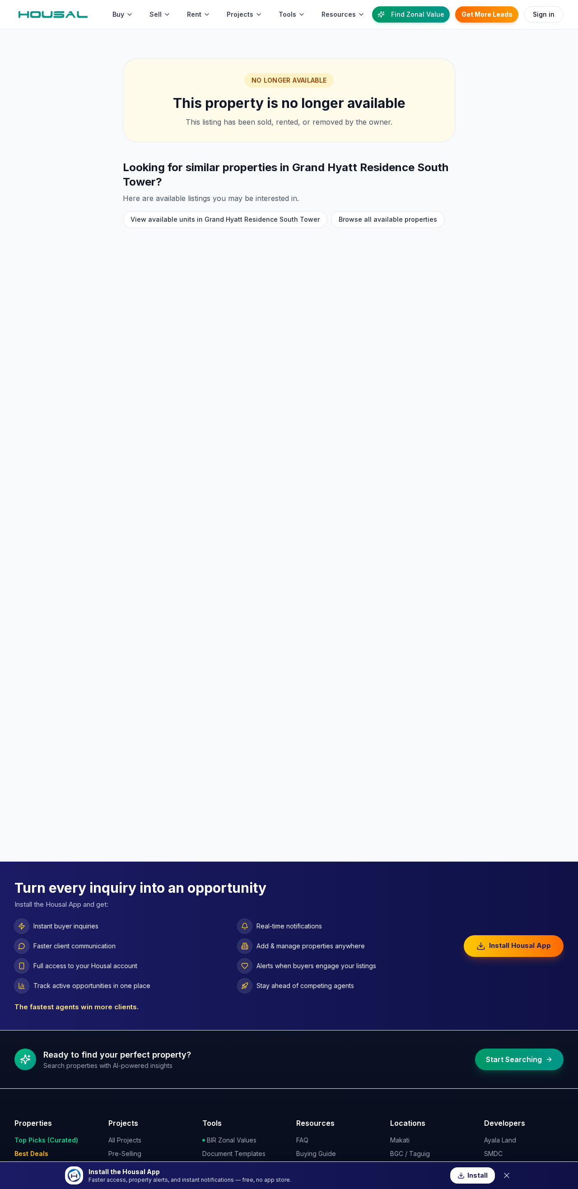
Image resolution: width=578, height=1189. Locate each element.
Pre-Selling (124, 1153)
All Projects (124, 1140)
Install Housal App (520, 945)
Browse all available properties (388, 219)
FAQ (302, 1140)
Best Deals (31, 1153)
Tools (287, 14)
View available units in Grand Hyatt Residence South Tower (225, 219)
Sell (155, 14)
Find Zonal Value (417, 14)
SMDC (493, 1153)
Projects (240, 14)
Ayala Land (500, 1140)
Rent (194, 14)
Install (477, 1175)
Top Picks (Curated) (46, 1140)
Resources (339, 14)
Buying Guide (316, 1153)
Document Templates (234, 1153)
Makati (400, 1140)
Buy (118, 14)
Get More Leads (487, 14)
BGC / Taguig (410, 1153)
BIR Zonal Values (231, 1140)
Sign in (544, 14)
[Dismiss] (506, 1175)
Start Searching (514, 1059)
